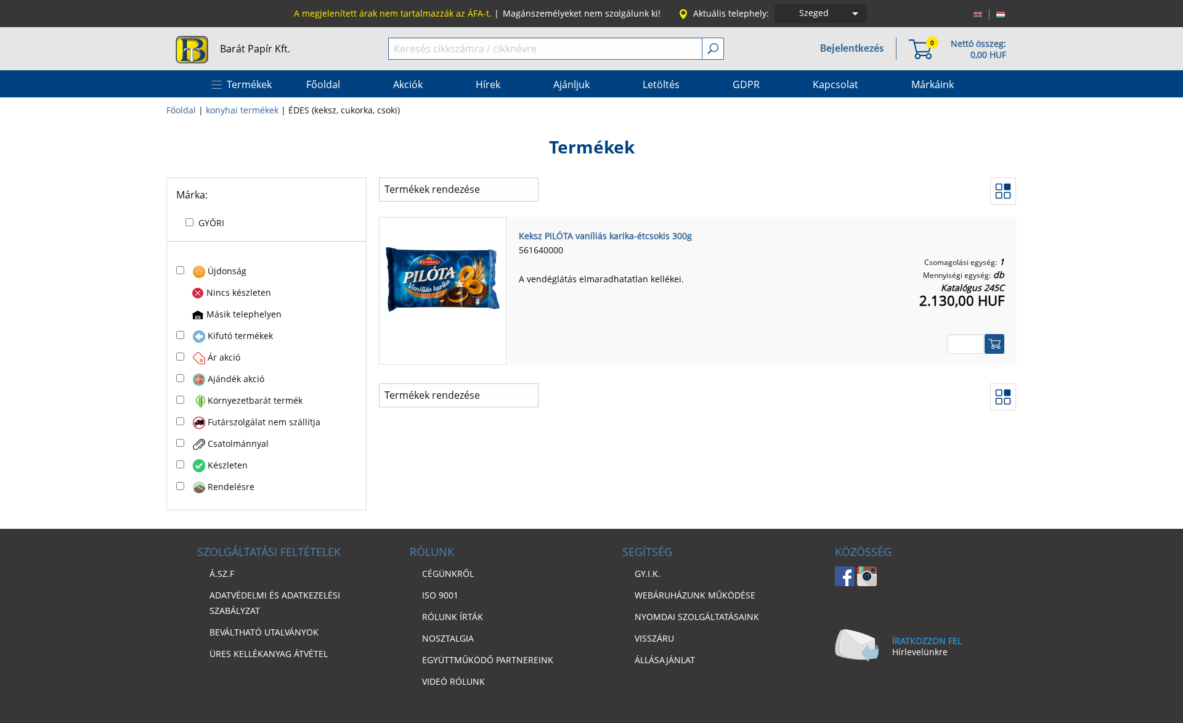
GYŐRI (211, 223)
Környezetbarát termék (255, 400)
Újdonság (227, 271)
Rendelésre (231, 486)
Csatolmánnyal (238, 443)
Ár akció (224, 357)
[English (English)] (978, 13)
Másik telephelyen (244, 314)
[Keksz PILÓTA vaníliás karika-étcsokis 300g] (443, 278)
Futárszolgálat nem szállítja (264, 422)
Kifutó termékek (240, 335)
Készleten (228, 465)
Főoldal (181, 110)
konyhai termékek (242, 110)
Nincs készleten (238, 292)
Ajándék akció (236, 379)
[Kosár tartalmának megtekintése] (920, 48)
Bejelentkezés (852, 49)
